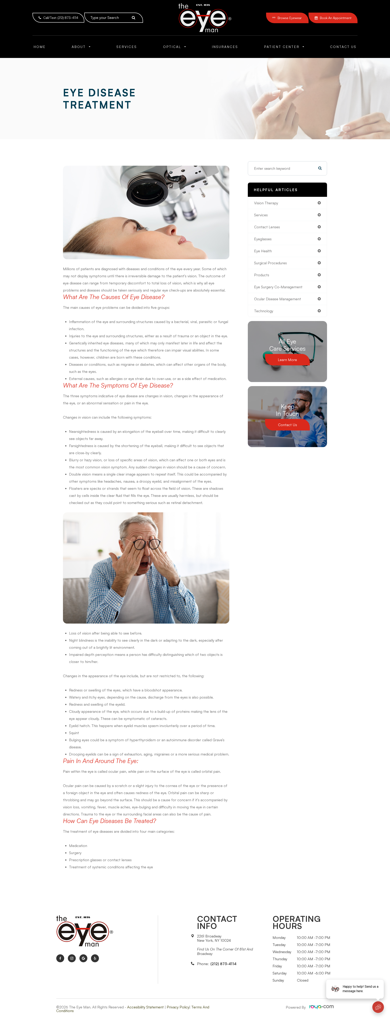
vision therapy (266, 203)
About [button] (79, 47)
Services (126, 47)
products (261, 275)
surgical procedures (270, 263)
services (261, 215)
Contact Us (343, 47)
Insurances (225, 47)
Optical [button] (172, 47)
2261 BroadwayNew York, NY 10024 (214, 938)
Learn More (287, 359)
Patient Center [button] (281, 47)
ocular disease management (277, 299)
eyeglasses (263, 239)
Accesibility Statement (145, 1007)
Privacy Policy (178, 1007)
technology (263, 311)
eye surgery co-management (278, 287)
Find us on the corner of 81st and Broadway (225, 951)
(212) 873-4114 (223, 964)
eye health (263, 251)
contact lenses (267, 227)
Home (40, 47)
